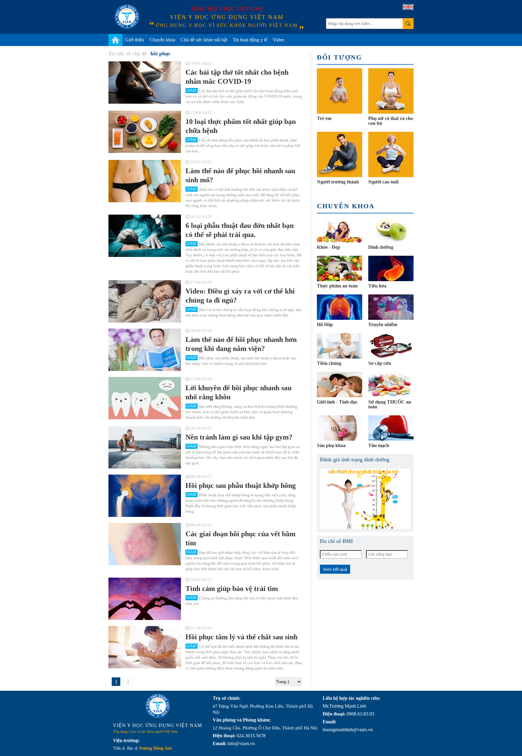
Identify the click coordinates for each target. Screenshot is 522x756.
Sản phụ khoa (331, 445)
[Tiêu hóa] (391, 268)
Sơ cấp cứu (379, 363)
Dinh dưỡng (380, 247)
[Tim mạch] (391, 428)
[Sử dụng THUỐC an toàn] (391, 384)
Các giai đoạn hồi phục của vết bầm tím (240, 538)
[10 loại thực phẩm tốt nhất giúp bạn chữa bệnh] (144, 132)
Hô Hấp (325, 324)
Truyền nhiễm (382, 324)
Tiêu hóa (377, 285)
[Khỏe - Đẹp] (339, 229)
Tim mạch (378, 445)
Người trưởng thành (338, 181)
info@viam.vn (241, 743)
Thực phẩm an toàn (337, 285)
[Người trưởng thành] (339, 154)
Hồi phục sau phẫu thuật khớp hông (240, 485)
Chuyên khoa (162, 39)
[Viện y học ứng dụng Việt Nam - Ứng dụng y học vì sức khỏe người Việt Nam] (126, 16)
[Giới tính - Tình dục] (339, 384)
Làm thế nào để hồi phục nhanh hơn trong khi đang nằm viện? (241, 344)
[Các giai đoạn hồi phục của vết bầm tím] (144, 544)
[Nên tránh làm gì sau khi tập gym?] (144, 447)
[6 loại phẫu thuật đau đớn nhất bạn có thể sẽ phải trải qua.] (144, 236)
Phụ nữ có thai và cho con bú (390, 121)
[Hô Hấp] (339, 307)
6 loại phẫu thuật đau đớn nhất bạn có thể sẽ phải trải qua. (239, 230)
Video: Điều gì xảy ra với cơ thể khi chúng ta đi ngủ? (240, 295)
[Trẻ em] (339, 91)
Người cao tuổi (383, 181)
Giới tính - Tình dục (337, 401)
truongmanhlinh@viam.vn (348, 729)
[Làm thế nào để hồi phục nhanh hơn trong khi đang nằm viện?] (144, 350)
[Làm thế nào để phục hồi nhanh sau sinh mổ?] (144, 181)
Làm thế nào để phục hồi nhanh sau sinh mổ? (240, 175)
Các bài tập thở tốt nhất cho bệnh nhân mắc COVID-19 (236, 76)
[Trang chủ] (115, 40)
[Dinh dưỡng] (391, 229)
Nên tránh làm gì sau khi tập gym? (238, 437)
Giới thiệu (134, 39)
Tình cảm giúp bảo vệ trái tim (231, 588)
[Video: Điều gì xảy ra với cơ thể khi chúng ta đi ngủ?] (144, 301)
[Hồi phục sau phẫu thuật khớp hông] (144, 496)
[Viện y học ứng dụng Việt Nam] (157, 705)
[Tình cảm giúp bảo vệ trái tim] (144, 599)
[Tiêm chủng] (339, 346)
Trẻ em (324, 118)
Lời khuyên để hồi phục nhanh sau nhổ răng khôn (238, 392)
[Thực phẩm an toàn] (339, 268)
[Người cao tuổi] (391, 154)
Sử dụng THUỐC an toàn (389, 404)
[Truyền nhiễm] (391, 307)
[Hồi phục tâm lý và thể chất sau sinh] (144, 647)
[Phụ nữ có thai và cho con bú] (391, 91)
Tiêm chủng (329, 363)
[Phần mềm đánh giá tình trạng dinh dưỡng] (365, 499)
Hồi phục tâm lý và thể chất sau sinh (241, 637)
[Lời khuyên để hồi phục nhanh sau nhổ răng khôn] (144, 398)
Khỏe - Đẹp (328, 247)
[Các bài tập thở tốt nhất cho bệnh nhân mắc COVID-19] (144, 82)
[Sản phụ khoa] (339, 428)
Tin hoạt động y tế (250, 39)
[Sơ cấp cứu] (391, 346)
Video (278, 39)
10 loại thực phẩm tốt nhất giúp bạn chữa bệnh (240, 126)
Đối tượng (339, 57)
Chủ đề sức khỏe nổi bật (204, 39)
